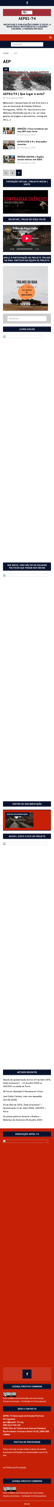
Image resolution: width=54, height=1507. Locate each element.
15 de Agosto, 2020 (14, 98)
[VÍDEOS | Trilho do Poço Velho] (19, 820)
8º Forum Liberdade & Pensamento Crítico (23, 1091)
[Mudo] (42, 248)
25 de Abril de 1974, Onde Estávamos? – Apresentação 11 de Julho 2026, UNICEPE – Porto (24, 1108)
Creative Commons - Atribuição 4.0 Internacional (24, 1401)
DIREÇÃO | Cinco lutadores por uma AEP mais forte (32, 130)
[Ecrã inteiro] (47, 248)
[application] (27, 238)
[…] (9, 119)
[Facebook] (27, 3)
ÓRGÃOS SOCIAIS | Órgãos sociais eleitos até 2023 (30, 158)
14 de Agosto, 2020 (27, 148)
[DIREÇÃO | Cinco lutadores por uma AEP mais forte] (9, 130)
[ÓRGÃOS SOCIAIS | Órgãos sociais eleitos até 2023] (9, 159)
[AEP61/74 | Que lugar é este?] (27, 78)
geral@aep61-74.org (13, 1422)
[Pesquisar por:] (27, 44)
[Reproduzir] (6, 248)
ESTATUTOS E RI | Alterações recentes (32, 143)
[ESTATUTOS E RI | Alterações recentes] (9, 144)
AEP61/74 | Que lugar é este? (24, 94)
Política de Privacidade (16, 1467)
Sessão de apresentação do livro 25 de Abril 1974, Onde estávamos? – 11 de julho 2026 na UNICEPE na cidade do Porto (27, 1083)
